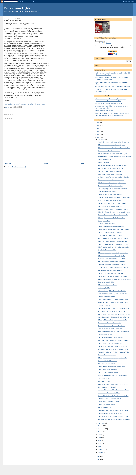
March (100, 446)
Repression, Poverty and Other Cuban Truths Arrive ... (113, 241)
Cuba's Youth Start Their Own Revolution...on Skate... (113, 410)
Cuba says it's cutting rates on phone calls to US (112, 413)
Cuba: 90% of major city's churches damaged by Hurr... (114, 212)
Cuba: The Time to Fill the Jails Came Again (110, 337)
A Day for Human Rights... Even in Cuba (109, 200)
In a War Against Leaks (104, 378)
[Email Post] (11, 107)
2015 (98, 129)
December (101, 140)
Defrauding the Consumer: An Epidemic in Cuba (111, 218)
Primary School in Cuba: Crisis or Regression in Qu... (113, 244)
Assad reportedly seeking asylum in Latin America (112, 293)
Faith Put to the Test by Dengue (107, 191)
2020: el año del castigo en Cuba (104, 110)
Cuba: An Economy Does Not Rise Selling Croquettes (113, 308)
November (101, 423)
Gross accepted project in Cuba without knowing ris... (113, 188)
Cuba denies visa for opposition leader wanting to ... (113, 209)
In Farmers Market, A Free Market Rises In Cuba (112, 291)
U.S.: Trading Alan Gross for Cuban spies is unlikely (113, 349)
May (99, 440)
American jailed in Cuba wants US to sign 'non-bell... (113, 375)
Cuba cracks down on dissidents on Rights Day (111, 256)
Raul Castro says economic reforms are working (111, 261)
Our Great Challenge (104, 305)
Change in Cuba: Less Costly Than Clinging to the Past (114, 314)
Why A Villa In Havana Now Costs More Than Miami (113, 340)
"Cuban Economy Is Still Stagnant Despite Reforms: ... (114, 317)
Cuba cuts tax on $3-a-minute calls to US (110, 399)
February (101, 449)
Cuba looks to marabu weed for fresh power (110, 273)
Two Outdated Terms (104, 162)
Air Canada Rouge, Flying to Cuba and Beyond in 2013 (113, 177)
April (99, 443)
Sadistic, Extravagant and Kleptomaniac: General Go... (114, 142)
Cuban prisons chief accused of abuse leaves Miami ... (114, 416)
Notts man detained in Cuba (106, 282)
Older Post (84, 163)
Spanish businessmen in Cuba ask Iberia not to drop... (113, 165)
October (100, 426)
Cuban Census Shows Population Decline (110, 343)
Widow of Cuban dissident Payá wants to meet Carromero (114, 156)
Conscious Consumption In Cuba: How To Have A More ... (114, 279)
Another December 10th (104, 159)
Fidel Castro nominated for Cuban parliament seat (112, 183)
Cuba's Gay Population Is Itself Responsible (110, 194)
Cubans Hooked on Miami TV (106, 404)
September (101, 429)
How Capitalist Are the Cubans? (107, 387)
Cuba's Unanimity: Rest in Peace (107, 285)
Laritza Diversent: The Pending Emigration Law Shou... (113, 267)
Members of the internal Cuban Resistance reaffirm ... (113, 390)
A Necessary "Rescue (104, 381)
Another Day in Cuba (104, 288)
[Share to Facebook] (20, 107)
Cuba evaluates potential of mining (108, 372)
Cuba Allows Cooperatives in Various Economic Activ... (113, 247)
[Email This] (14, 107)
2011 (98, 456)
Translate (108, 43)
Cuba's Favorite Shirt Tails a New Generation (111, 226)
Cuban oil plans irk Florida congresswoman (110, 171)
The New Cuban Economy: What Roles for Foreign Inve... (114, 197)
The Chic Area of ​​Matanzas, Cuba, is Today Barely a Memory (112, 86)
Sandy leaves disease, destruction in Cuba (110, 328)
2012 (98, 137)
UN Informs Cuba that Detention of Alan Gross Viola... (113, 302)
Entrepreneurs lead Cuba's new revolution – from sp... (113, 276)
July (99, 435)
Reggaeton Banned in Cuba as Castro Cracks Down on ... (114, 331)
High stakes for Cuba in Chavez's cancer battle (111, 168)
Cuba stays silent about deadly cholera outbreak (112, 264)
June (99, 437)
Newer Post (7, 163)
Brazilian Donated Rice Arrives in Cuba (109, 151)
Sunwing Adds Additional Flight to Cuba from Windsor (113, 396)
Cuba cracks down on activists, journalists (110, 206)
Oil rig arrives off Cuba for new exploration (110, 235)
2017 (98, 123)
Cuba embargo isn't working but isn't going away (111, 145)
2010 (98, 459)
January (100, 452)
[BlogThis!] (16, 107)
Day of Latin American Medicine (107, 250)
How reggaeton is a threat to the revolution (110, 270)
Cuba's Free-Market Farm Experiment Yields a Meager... (114, 229)
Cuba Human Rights (17, 8)
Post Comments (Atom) (19, 167)
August (100, 432)
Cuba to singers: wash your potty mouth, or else (111, 366)
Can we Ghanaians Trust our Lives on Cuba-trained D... (114, 346)
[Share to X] (18, 107)
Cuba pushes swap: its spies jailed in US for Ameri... (113, 384)
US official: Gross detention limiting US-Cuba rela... (112, 258)
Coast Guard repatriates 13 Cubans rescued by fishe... (113, 299)
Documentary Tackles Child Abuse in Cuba (110, 174)
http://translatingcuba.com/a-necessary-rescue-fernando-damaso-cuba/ (24, 104)
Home (46, 163)
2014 (98, 131)
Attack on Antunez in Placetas (106, 223)
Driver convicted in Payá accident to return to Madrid (113, 238)
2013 (98, 134)
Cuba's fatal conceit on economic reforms (110, 232)
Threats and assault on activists (107, 355)
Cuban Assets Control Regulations (107, 369)
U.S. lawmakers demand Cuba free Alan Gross (111, 311)
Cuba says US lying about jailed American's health (112, 320)
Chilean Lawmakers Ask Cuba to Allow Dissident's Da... (114, 148)
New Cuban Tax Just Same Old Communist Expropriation (114, 419)
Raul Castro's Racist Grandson (106, 364)
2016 (98, 126)
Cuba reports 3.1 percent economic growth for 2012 (112, 358)
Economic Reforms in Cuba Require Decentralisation (113, 215)
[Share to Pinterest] (21, 107)
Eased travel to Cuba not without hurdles (109, 323)
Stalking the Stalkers (104, 221)
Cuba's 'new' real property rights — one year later (112, 203)
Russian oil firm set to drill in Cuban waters (110, 186)
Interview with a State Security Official (109, 393)
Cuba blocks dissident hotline (106, 296)
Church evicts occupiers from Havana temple (111, 180)
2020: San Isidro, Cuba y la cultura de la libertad (108, 103)
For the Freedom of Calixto (105, 334)
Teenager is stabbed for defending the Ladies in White (113, 352)
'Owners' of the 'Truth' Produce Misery (108, 401)
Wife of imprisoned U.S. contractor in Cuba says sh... (113, 153)
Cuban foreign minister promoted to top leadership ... (113, 253)
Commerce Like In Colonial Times (107, 361)
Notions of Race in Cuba (105, 407)
